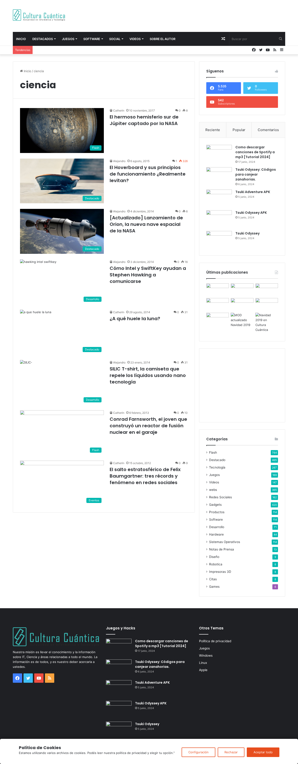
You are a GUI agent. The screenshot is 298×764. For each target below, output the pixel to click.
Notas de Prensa (221, 549)
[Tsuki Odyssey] (219, 239)
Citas (213, 579)
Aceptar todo (263, 752)
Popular (239, 130)
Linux (203, 663)
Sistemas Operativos (224, 542)
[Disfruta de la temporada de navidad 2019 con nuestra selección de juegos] (266, 322)
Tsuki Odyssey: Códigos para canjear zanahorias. (255, 174)
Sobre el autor (162, 39)
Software (91, 39)
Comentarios (268, 130)
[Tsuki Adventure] (266, 289)
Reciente (212, 130)
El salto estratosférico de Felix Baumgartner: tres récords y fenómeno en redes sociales (145, 476)
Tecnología (217, 467)
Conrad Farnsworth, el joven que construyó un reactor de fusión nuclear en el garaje (148, 425)
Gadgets (215, 504)
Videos (135, 39)
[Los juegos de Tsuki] (217, 319)
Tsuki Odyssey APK (251, 212)
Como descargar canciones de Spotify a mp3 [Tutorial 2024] (255, 152)
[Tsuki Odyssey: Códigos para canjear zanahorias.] (219, 176)
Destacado (217, 460)
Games (214, 586)
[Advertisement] (195, 15)
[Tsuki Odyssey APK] (219, 219)
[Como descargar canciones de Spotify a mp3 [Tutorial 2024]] (219, 153)
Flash (213, 452)
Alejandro (119, 161)
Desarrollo (216, 527)
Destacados (42, 39)
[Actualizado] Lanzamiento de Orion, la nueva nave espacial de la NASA (146, 224)
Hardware (216, 534)
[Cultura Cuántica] (39, 15)
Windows (206, 655)
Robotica (215, 564)
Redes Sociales (220, 497)
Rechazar (231, 752)
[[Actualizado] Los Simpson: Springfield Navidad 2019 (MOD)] (242, 320)
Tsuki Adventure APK (252, 192)
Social (114, 39)
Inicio (21, 39)
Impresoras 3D (220, 572)
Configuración (198, 752)
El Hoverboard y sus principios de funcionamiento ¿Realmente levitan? (148, 174)
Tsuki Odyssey (247, 233)
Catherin (118, 110)
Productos (216, 512)
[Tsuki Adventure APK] (219, 198)
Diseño (214, 557)
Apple (203, 670)
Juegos (68, 39)
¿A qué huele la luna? (135, 318)
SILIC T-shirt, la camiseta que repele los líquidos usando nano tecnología (148, 375)
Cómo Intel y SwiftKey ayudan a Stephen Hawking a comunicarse (148, 275)
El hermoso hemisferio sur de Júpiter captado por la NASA (144, 120)
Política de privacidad (215, 641)
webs (213, 490)
